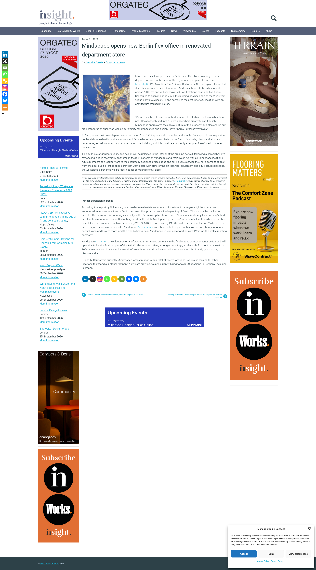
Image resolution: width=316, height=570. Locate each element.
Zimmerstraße (145, 227)
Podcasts (220, 30)
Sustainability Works (68, 30)
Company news (115, 62)
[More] (143, 279)
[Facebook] (129, 279)
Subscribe (46, 30)
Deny (271, 553)
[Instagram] (100, 279)
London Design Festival (53, 310)
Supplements (238, 30)
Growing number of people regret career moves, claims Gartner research (194, 296)
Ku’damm (100, 241)
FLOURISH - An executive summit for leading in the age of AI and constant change (58, 216)
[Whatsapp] (107, 279)
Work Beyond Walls (51, 265)
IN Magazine (119, 30)
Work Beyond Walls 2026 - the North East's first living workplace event (57, 287)
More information (49, 179)
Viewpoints (189, 30)
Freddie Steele (94, 62)
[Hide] (3, 113)
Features (160, 30)
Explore (255, 30)
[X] (92, 279)
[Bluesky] (136, 279)
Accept (244, 553)
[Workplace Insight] (57, 17)
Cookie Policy (263, 561)
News (174, 30)
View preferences (298, 553)
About (269, 30)
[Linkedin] (85, 279)
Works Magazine (141, 30)
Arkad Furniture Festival (54, 168)
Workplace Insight (49, 563)
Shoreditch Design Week (54, 328)
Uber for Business (96, 30)
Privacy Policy (277, 561)
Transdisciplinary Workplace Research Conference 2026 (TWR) (56, 190)
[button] (309, 529)
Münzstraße (142, 84)
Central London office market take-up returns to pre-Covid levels (115, 294)
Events (205, 30)
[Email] (121, 279)
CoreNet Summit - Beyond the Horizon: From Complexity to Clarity (57, 243)
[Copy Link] (114, 279)
